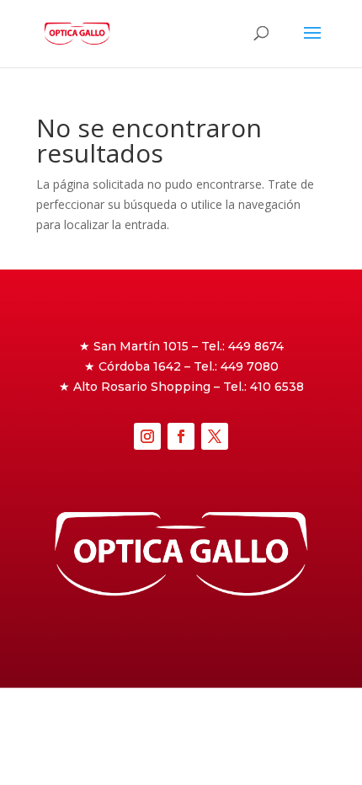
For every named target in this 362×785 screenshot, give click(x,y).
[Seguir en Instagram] (147, 436)
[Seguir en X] (214, 436)
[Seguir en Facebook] (181, 436)
